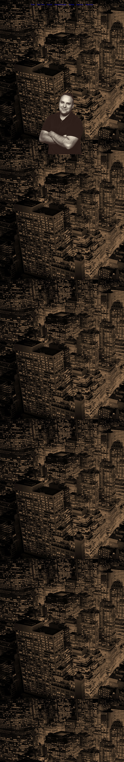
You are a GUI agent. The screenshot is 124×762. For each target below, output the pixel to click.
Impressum (80, 4)
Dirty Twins (40, 4)
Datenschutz (89, 4)
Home (33, 4)
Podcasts (49, 4)
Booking (71, 4)
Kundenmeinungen (60, 4)
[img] (62, 122)
